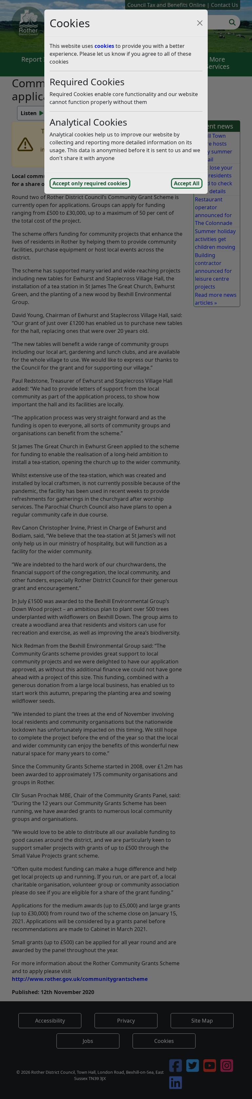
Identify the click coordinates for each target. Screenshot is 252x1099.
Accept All (187, 183)
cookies (104, 46)
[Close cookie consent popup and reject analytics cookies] (200, 23)
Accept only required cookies (89, 183)
